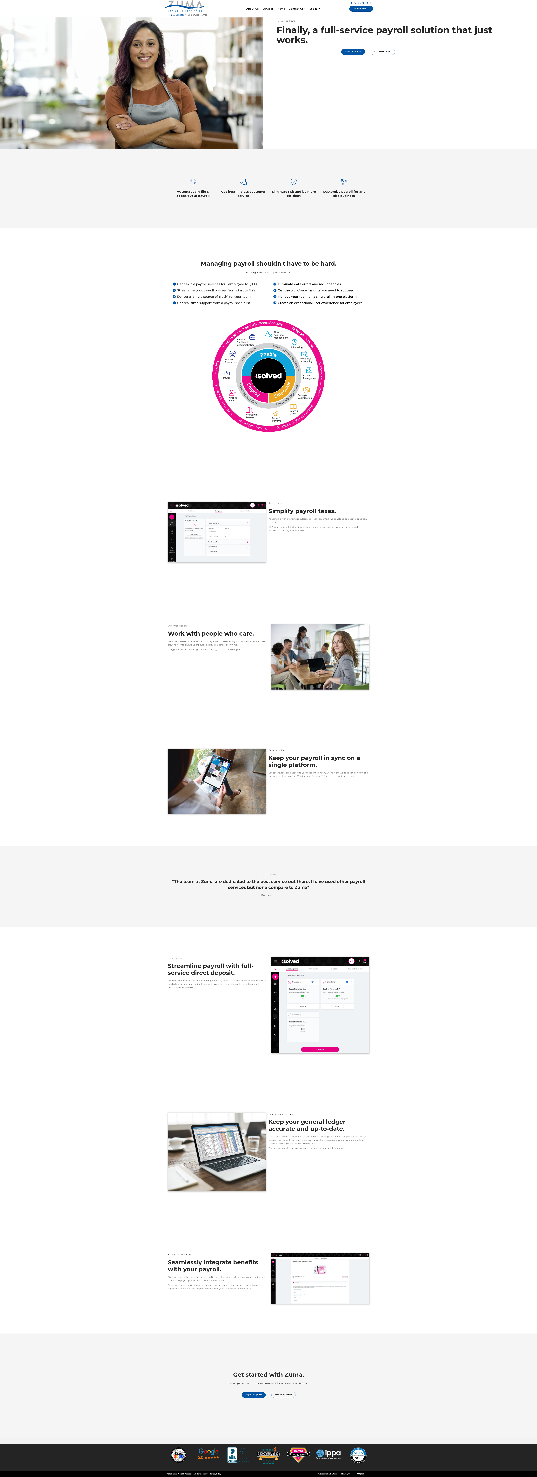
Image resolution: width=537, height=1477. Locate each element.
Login (313, 8)
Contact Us (296, 8)
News (281, 8)
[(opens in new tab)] (178, 1455)
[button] (305, 9)
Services (268, 8)
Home (171, 15)
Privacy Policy (215, 1474)
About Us (252, 8)
